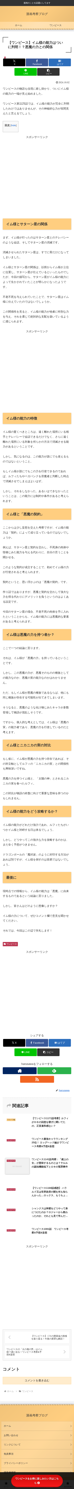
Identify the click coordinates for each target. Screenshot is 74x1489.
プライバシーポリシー (16, 1463)
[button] (48, 72)
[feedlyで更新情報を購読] (54, 1070)
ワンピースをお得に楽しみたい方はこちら (37, 1480)
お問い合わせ (11, 1435)
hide (13, 125)
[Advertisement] (37, 177)
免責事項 (8, 1453)
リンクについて (12, 1444)
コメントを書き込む (37, 1380)
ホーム (7, 1425)
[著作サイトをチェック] (20, 1070)
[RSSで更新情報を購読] (37, 1079)
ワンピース (12, 944)
